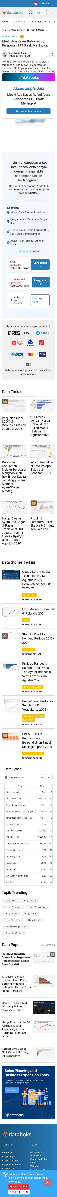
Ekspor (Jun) (11, 863)
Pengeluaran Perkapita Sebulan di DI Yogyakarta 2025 (38, 705)
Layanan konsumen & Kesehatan (33, 718)
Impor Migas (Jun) (14, 856)
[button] (44, 3)
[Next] (54, 21)
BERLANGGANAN (18, 1186)
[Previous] (49, 21)
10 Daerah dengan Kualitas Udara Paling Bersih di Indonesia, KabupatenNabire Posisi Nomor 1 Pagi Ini (16, 983)
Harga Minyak (30, 900)
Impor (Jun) (11, 869)
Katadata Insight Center (16, 927)
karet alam (11, 900)
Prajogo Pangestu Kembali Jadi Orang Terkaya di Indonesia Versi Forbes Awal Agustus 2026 (36, 672)
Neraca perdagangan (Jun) (18, 843)
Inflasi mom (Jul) (13, 798)
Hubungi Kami (37, 300)
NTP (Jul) (10, 882)
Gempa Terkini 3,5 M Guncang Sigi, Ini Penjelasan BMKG (14, 1006)
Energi (33, 1162)
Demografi (29, 595)
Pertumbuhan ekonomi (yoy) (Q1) (21, 811)
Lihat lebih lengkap (28, 251)
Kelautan (28, 649)
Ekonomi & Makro (35, 30)
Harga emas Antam (37, 907)
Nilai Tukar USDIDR (14, 831)
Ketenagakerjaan (33, 753)
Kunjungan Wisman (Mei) (17, 876)
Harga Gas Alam (13, 920)
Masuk (40, 12)
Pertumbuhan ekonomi (16, 805)
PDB (26, 620)
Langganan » (40, 264)
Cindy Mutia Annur (17, 53)
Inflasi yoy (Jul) (12, 792)
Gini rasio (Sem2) (13, 824)
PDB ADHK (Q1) (12, 837)
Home (5, 30)
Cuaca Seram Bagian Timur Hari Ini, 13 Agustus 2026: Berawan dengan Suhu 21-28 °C (37, 580)
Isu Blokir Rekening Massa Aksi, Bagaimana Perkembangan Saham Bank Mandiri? (16, 959)
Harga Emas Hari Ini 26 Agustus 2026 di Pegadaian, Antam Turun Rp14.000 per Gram (16, 1029)
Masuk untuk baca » (28, 111)
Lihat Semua (47, 944)
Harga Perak (11, 913)
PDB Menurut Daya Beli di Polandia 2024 (38, 611)
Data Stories (17, 30)
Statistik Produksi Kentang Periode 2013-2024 (38, 639)
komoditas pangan (14, 933)
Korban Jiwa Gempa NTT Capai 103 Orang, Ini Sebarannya (15, 1052)
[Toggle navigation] (51, 12)
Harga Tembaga (13, 907)
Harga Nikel (30, 913)
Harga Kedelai (34, 920)
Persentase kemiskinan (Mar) (19, 818)
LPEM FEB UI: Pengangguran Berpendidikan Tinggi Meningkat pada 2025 (37, 740)
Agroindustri (36, 1152)
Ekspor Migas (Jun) (14, 850)
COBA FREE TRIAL (19, 1192)
